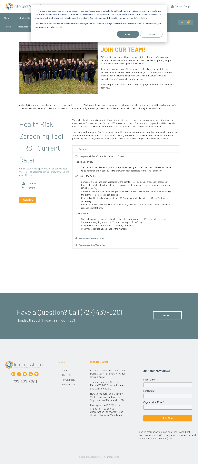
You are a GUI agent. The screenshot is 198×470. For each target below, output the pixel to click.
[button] (125, 149)
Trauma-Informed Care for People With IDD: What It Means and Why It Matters (108, 385)
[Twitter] (36, 374)
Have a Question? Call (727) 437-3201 (69, 312)
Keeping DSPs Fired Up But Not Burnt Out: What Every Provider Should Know (107, 373)
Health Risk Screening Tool (29, 18)
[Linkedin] (31, 374)
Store (8, 26)
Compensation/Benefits (92, 245)
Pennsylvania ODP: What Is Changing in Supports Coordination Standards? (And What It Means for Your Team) (106, 410)
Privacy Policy (140, 18)
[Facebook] (13, 374)
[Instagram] (19, 374)
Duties (82, 149)
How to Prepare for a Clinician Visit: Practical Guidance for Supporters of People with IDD (107, 397)
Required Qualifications (91, 238)
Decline (151, 34)
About (7, 18)
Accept (128, 34)
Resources (23, 26)
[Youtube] (25, 374)
